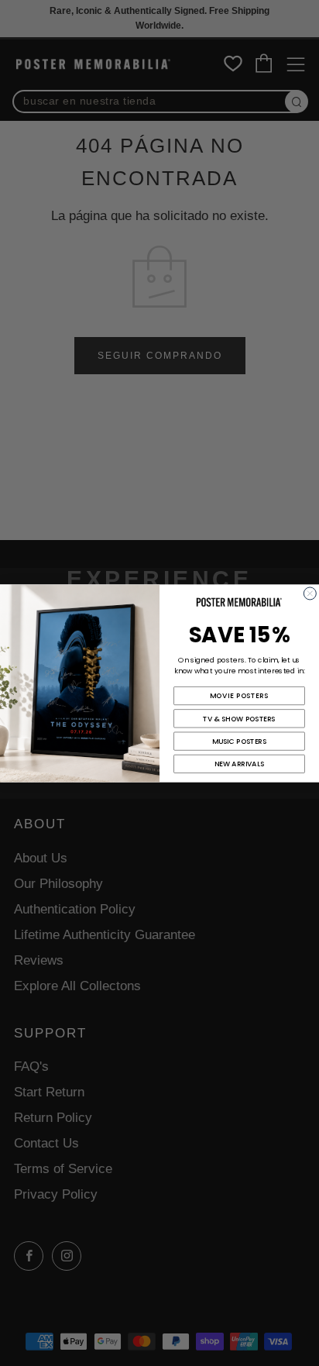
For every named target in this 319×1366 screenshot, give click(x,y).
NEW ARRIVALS (239, 764)
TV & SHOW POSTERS (239, 718)
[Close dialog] (310, 593)
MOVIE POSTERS (239, 695)
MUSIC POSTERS (239, 741)
